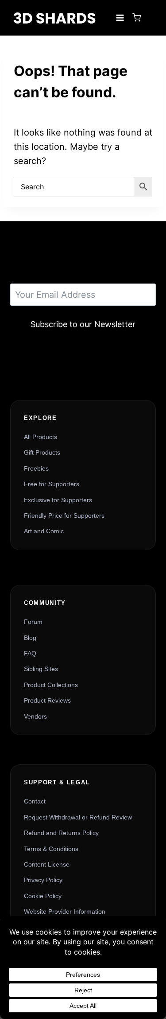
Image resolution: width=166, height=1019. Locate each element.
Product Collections (51, 684)
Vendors (35, 716)
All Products (40, 436)
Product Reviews (47, 700)
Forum (33, 621)
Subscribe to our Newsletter (83, 324)
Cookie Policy (43, 895)
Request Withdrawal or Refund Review (78, 817)
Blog (30, 637)
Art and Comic (44, 531)
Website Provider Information (64, 911)
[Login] (150, 17)
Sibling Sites (41, 668)
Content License (46, 864)
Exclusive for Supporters (58, 500)
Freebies (36, 468)
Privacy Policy (43, 879)
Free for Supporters (51, 484)
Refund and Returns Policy (61, 832)
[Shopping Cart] (136, 17)
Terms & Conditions (51, 848)
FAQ (30, 653)
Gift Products (42, 452)
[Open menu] (120, 17)
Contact (35, 801)
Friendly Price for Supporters (64, 515)
